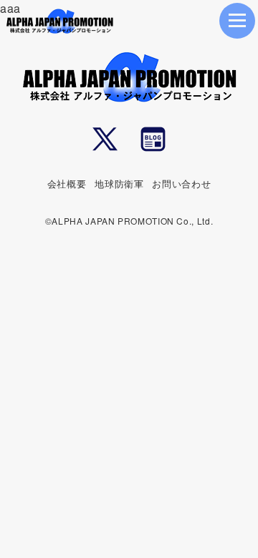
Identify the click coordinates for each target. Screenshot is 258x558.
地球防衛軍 (119, 183)
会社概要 (67, 183)
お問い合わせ (181, 183)
